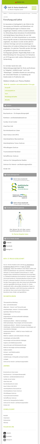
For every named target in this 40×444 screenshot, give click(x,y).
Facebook (9, 246)
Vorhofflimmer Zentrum (10, 156)
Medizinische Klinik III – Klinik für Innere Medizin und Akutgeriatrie (17, 332)
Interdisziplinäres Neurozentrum (13, 139)
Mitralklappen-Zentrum (10, 147)
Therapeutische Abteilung (10, 302)
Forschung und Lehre (11, 97)
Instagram (9, 249)
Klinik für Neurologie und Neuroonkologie (14, 347)
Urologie (5, 359)
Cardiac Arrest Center (10, 122)
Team (6, 93)
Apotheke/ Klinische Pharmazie (11, 312)
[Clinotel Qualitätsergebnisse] (20, 219)
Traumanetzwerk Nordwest (11, 152)
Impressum (6, 418)
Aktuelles (7, 100)
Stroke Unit (6, 169)
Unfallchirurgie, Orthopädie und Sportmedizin (15, 357)
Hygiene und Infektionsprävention (12, 343)
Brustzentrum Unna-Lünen (11, 109)
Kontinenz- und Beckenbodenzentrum (15, 118)
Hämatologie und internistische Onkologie (14, 340)
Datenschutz (6, 420)
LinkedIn (8, 242)
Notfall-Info (20, 2)
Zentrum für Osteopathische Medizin (15, 160)
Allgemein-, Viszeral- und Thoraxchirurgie (14, 307)
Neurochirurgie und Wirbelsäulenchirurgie (14, 345)
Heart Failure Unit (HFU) (11, 135)
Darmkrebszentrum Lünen (11, 130)
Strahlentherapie (8, 354)
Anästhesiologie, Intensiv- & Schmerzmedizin (15, 309)
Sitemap (5, 422)
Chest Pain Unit (8, 126)
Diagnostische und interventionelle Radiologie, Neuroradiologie (16, 317)
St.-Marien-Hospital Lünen (20, 234)
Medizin (5, 13)
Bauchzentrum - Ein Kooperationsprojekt (16, 113)
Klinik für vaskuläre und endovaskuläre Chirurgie (19, 13)
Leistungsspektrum (10, 90)
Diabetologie (6, 314)
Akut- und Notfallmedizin (10, 305)
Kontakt (5, 415)
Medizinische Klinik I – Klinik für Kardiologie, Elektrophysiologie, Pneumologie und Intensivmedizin (17, 322)
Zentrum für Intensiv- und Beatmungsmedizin (17, 164)
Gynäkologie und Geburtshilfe (11, 338)
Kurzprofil (7, 87)
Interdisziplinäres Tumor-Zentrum (14, 143)
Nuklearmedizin (7, 350)
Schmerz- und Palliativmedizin (11, 352)
